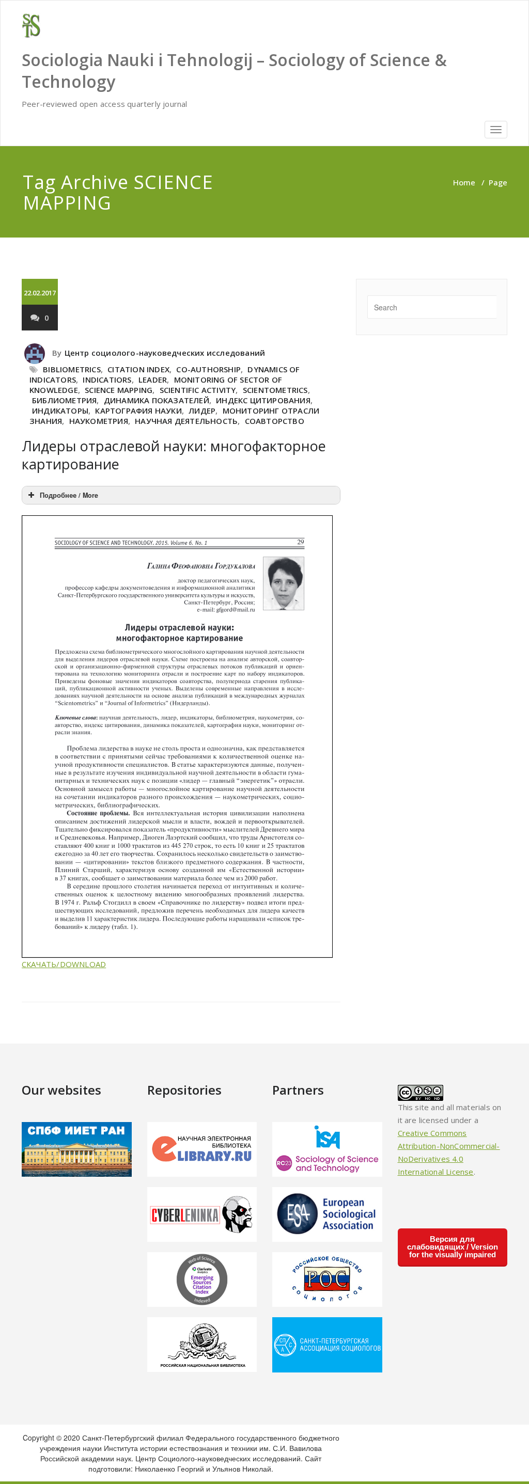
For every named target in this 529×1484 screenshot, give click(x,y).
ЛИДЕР (202, 410)
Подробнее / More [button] (69, 495)
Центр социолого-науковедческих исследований (165, 353)
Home (464, 182)
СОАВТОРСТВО (274, 421)
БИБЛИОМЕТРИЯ (64, 400)
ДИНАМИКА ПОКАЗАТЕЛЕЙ (156, 400)
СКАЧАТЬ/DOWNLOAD (64, 964)
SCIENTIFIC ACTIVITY (198, 390)
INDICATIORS (107, 379)
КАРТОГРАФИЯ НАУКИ (138, 410)
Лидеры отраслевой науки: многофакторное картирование (174, 454)
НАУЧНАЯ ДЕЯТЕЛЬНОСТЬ (186, 421)
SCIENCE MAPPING (118, 390)
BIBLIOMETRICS (72, 369)
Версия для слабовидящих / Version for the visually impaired (452, 1247)
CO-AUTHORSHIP (208, 369)
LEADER (152, 379)
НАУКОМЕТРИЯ (98, 421)
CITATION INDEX (138, 369)
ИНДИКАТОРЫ (60, 410)
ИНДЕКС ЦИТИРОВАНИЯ (263, 400)
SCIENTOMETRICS (275, 390)
